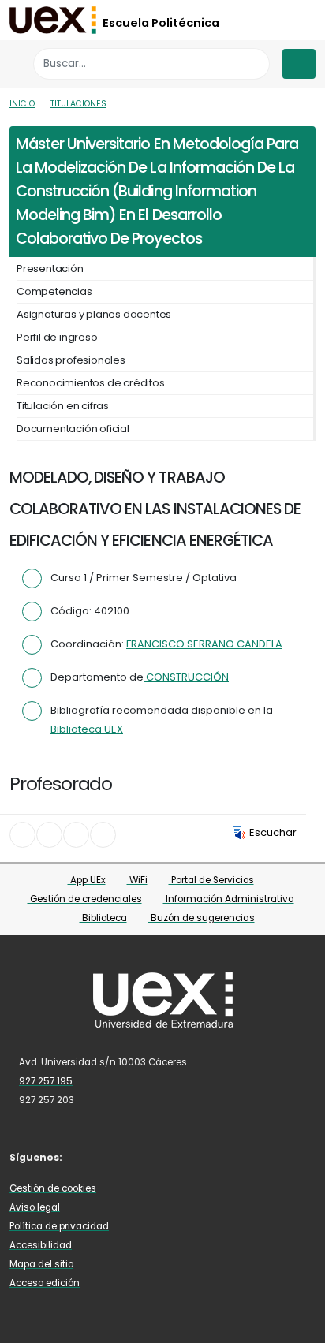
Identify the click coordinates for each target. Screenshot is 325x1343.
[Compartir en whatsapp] (103, 835)
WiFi (137, 880)
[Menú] (299, 64)
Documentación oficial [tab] (73, 428)
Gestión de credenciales (85, 899)
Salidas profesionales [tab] (71, 360)
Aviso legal (34, 1207)
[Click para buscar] (253, 63)
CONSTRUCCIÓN (186, 677)
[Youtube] (157, 1156)
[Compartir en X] (49, 835)
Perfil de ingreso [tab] (57, 337)
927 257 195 (46, 1081)
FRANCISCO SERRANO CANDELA (204, 643)
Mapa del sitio (41, 1264)
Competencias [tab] (54, 291)
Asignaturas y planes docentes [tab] (94, 314)
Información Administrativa (228, 899)
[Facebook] (87, 1156)
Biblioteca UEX (86, 729)
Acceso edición (44, 1283)
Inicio (22, 104)
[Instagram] (134, 1156)
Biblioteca (103, 918)
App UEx (87, 880)
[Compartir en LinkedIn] (76, 835)
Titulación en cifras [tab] (63, 405)
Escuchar (273, 832)
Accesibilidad (40, 1245)
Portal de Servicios (211, 880)
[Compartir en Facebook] (22, 835)
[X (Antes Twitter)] (110, 1156)
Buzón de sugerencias (201, 918)
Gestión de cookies (52, 1188)
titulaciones (78, 104)
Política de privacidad (59, 1226)
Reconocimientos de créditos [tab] (91, 382)
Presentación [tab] (50, 268)
